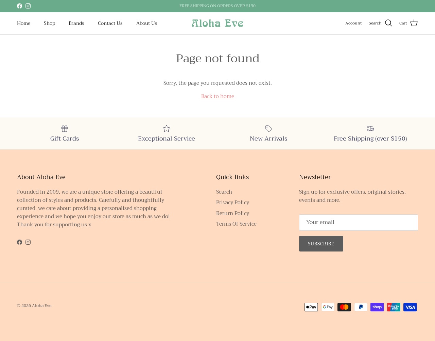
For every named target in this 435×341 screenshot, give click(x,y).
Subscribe (321, 244)
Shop (49, 23)
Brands (76, 23)
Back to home (217, 96)
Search (224, 192)
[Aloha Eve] (217, 23)
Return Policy (232, 213)
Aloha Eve (41, 305)
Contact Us (110, 23)
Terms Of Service (236, 224)
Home (23, 23)
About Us (146, 23)
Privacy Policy (232, 202)
